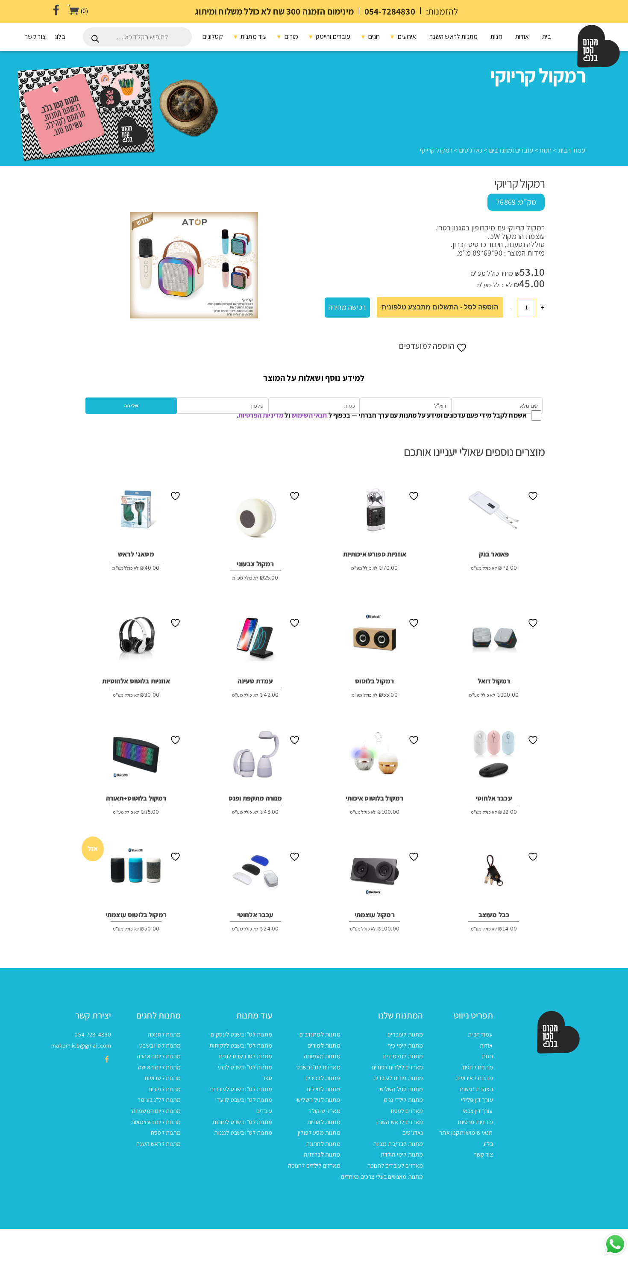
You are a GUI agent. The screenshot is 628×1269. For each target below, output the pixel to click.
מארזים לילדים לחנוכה (314, 1165)
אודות (522, 36)
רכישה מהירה (347, 307)
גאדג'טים (470, 150)
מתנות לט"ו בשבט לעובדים (241, 1089)
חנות (496, 36)
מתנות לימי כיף (405, 1045)
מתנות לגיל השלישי (401, 1089)
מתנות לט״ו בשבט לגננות (243, 1133)
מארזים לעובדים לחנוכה (395, 1165)
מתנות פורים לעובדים (398, 1078)
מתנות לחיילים (323, 1089)
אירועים (406, 36)
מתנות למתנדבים (319, 1034)
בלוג (60, 36)
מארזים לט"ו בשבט (318, 1067)
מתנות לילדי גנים (403, 1100)
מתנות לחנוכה (164, 1034)
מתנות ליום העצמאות (156, 1122)
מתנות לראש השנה (453, 36)
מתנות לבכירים (322, 1078)
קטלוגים (212, 36)
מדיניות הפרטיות (260, 415)
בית (546, 36)
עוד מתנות (253, 36)
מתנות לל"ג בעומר (159, 1100)
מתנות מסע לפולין (319, 1133)
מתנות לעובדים (405, 1034)
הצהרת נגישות (476, 1089)
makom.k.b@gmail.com (81, 1045)
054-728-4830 (92, 1034)
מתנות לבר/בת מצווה (398, 1144)
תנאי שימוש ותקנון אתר (466, 1133)
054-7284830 (389, 11)
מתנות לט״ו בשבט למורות (242, 1122)
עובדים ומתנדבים (511, 150)
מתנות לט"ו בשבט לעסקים (241, 1034)
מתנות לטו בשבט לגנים (245, 1056)
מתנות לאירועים (474, 1078)
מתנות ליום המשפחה (156, 1111)
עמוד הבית (571, 150)
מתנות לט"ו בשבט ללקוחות (240, 1045)
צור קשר (35, 36)
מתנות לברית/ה (322, 1154)
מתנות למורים (324, 1045)
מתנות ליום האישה (159, 1067)
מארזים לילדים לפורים (397, 1067)
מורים (290, 36)
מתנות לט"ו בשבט (160, 1045)
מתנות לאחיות (323, 1122)
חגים (373, 36)
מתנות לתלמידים (403, 1056)
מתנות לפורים (165, 1089)
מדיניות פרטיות (475, 1122)
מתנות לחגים (478, 1067)
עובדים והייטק (332, 36)
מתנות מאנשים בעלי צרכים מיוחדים (382, 1177)
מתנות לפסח (166, 1133)
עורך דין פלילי (477, 1100)
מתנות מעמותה (322, 1056)
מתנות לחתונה (323, 1144)
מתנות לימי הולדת (402, 1154)
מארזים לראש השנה (399, 1122)
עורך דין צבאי (478, 1111)
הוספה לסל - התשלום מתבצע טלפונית (440, 307)
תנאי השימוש (309, 415)
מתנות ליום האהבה (159, 1056)
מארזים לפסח (407, 1111)
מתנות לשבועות (162, 1078)
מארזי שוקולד (324, 1111)
